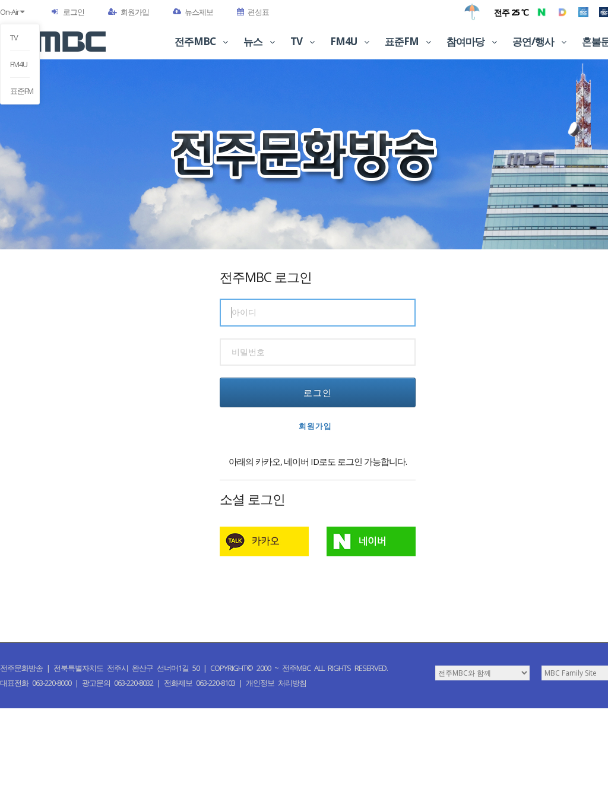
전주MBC (196, 41)
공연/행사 (534, 41)
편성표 (258, 12)
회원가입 (135, 12)
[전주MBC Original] (583, 12)
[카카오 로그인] (264, 541)
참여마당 (466, 41)
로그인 (73, 12)
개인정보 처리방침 (276, 682)
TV (14, 37)
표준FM (20, 90)
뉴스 (253, 41)
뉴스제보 (199, 12)
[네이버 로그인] (371, 541)
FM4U (18, 64)
